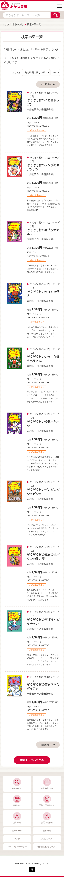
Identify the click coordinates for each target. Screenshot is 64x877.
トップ (5, 24)
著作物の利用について (47, 847)
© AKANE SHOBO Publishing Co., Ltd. (32, 863)
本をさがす (18, 24)
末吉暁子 (31, 109)
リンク (17, 838)
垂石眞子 (46, 109)
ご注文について (47, 838)
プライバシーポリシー (17, 847)
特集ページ (17, 830)
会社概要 (47, 830)
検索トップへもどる (32, 760)
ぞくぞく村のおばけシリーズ (45, 92)
